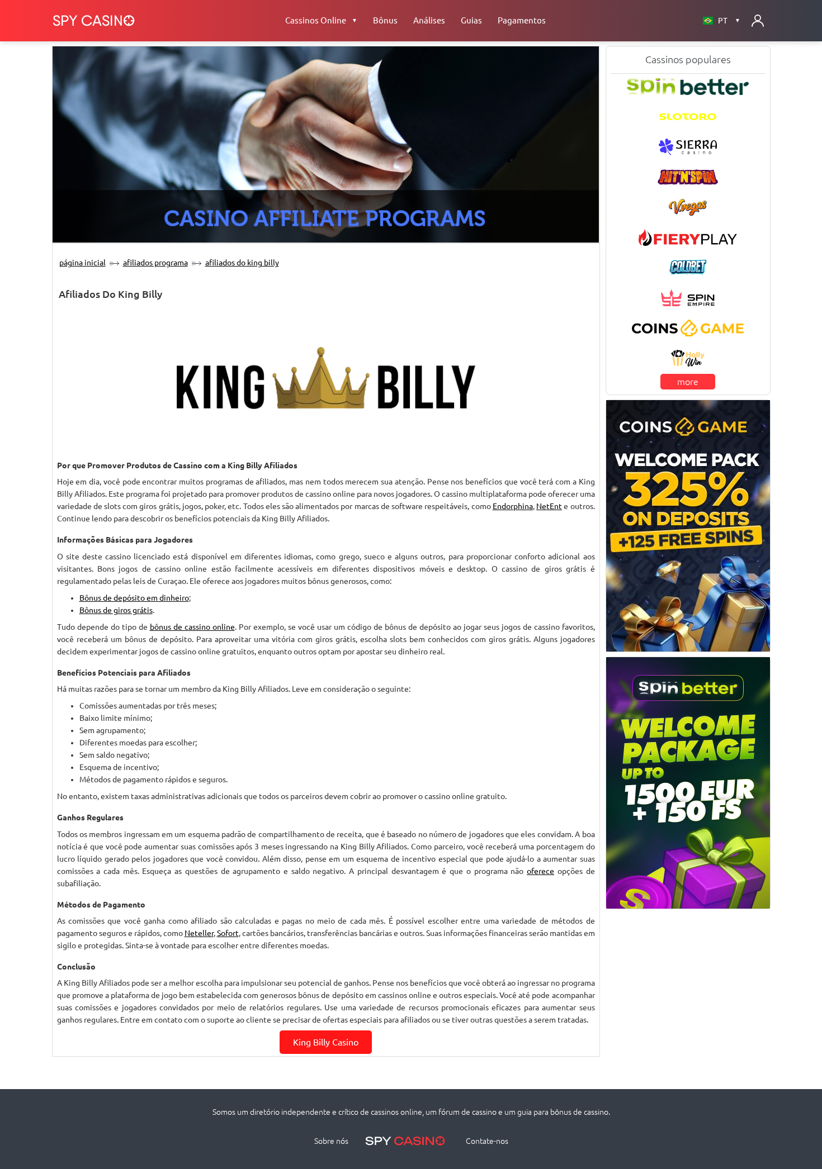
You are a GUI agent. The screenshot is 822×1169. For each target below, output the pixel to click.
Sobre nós (331, 1141)
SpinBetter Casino (687, 86)
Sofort (228, 933)
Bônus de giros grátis (116, 610)
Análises (429, 20)
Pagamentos (522, 20)
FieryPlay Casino (687, 237)
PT (729, 20)
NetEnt (549, 506)
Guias (471, 20)
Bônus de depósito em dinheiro (134, 597)
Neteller (199, 933)
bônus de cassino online (192, 626)
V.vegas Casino (688, 207)
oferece (540, 871)
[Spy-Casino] (94, 20)
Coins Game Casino (688, 327)
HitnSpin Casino (688, 177)
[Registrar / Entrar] (757, 20)
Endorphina (513, 506)
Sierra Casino (688, 146)
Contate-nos (487, 1141)
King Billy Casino (325, 1042)
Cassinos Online (321, 20)
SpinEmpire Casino (687, 297)
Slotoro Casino (688, 116)
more (687, 382)
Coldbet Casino (688, 267)
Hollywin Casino (688, 358)
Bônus (385, 20)
